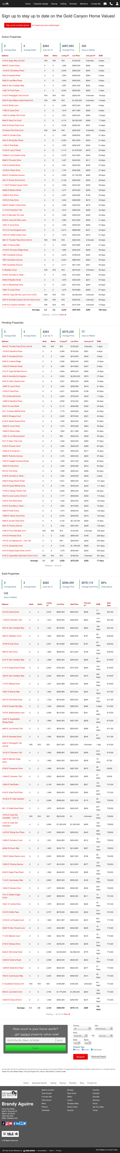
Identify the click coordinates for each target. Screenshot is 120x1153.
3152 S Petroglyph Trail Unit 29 (15, 95)
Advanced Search (98, 1056)
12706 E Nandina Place (12, 351)
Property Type (78, 1047)
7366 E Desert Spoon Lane (13, 856)
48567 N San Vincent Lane (13, 928)
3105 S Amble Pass (10, 912)
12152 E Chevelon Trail (12, 752)
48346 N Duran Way (10, 848)
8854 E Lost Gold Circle (12, 991)
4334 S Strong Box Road (12, 140)
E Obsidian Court (9, 269)
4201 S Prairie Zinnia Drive (13, 180)
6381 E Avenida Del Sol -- (13, 356)
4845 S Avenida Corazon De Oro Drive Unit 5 (21, 299)
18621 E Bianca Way (11, 245)
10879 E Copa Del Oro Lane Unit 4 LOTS (19, 294)
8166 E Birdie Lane (10, 105)
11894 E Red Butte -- (11, 145)
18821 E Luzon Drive (11, 289)
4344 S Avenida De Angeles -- (15, 376)
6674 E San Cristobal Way (13, 628)
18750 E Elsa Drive (10, 643)
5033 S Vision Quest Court (13, 381)
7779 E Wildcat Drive (11, 683)
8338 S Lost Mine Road (12, 80)
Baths (86, 1040)
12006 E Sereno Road (11, 959)
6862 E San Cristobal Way (13, 85)
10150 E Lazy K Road (11, 150)
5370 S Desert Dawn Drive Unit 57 (16, 550)
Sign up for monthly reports (17, 25)
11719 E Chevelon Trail (12, 210)
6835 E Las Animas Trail (12, 728)
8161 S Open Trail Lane (12, 441)
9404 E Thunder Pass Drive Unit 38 (17, 346)
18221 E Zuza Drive (10, 225)
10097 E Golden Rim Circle (13, 115)
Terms (51, 1150)
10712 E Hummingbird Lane (14, 230)
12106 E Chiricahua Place (13, 70)
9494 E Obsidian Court (11, 635)
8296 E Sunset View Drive (13, 520)
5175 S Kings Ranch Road (13, 667)
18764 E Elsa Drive (10, 391)
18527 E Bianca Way (11, 691)
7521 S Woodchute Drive (12, 284)
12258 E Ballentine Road (12, 967)
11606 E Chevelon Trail (12, 619)
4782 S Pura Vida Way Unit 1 (14, 530)
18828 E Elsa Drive (10, 195)
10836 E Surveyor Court (12, 840)
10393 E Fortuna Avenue (12, 864)
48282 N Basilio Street (11, 190)
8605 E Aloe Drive (10, 651)
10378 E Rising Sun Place (13, 832)
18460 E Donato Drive (11, 888)
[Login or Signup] (117, 3)
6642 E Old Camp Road (12, 952)
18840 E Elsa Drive (10, 465)
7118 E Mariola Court (11, 935)
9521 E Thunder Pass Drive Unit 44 (17, 240)
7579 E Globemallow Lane (13, 712)
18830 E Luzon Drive (11, 426)
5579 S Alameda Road (11, 736)
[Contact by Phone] (111, 3)
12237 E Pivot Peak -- (11, 90)
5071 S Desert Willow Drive (13, 411)
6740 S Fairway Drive (11, 943)
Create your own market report (46, 25)
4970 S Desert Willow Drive (13, 485)
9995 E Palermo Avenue (12, 456)
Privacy (58, 1150)
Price (75, 1032)
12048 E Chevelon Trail (12, 776)
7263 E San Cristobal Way (13, 675)
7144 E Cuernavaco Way (12, 880)
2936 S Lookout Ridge (11, 361)
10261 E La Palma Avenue (13, 436)
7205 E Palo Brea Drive (12, 500)
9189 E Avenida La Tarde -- (13, 475)
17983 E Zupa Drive (10, 110)
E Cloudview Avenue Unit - (13, 983)
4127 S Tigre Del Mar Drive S (14, 371)
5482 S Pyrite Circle (10, 510)
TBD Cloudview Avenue (12, 254)
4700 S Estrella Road (11, 165)
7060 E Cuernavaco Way (12, 975)
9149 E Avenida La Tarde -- (13, 274)
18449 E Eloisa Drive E (12, 999)
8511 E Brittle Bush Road (12, 808)
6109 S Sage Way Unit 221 (13, 60)
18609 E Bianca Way (11, 431)
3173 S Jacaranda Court (12, 545)
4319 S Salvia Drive (10, 611)
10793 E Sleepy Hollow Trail (14, 490)
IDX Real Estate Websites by (12, 1150)
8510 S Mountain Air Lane (13, 215)
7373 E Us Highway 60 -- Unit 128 (16, 540)
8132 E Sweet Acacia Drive (13, 421)
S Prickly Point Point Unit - (13, 130)
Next (62, 314)
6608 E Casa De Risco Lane (14, 220)
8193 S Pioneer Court (11, 446)
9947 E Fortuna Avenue (12, 525)
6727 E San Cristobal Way (13, 659)
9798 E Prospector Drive (12, 768)
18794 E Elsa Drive (10, 200)
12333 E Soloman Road (12, 366)
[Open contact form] (105, 3)
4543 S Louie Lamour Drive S (14, 495)
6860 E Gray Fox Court (11, 120)
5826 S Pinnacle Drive (11, 160)
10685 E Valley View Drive (13, 515)
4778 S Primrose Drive (11, 535)
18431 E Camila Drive (11, 904)
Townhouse (97, 1049)
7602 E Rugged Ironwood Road (15, 461)
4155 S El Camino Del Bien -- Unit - (17, 304)
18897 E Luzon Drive (11, 386)
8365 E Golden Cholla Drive (14, 205)
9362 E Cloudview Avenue (13, 175)
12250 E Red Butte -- (11, 784)
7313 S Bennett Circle (11, 396)
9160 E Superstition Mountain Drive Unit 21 (20, 555)
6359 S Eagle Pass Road (12, 872)
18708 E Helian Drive (11, 170)
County (76, 1025)
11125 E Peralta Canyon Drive (15, 185)
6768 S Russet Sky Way (12, 706)
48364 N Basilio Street (11, 279)
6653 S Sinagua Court (11, 416)
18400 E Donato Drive (11, 135)
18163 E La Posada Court (13, 920)
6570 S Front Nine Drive (12, 699)
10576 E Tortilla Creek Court (14, 234)
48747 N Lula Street (10, 406)
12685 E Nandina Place (12, 401)
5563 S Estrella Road (11, 75)
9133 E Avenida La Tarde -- (13, 505)
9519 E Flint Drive (9, 471)
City (96, 1025)
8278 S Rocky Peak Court (13, 125)
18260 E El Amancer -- (11, 451)
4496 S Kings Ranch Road (13, 480)
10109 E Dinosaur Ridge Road (15, 249)
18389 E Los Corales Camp (13, 155)
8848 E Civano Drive (11, 65)
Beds (75, 1040)
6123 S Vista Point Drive (12, 792)
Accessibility (42, 1150)
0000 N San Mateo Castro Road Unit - (18, 100)
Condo (86, 1049)
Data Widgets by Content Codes (107, 1150)
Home (77, 1049)
